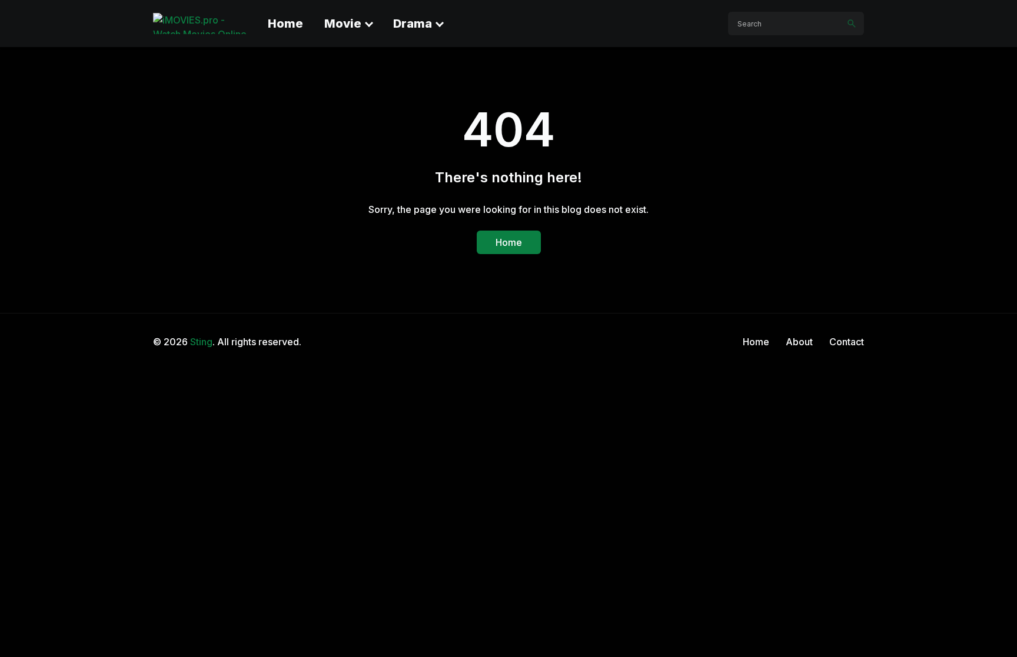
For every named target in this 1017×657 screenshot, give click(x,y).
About (799, 342)
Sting (201, 342)
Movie (342, 23)
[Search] (851, 23)
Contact (846, 342)
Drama (412, 23)
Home (285, 23)
